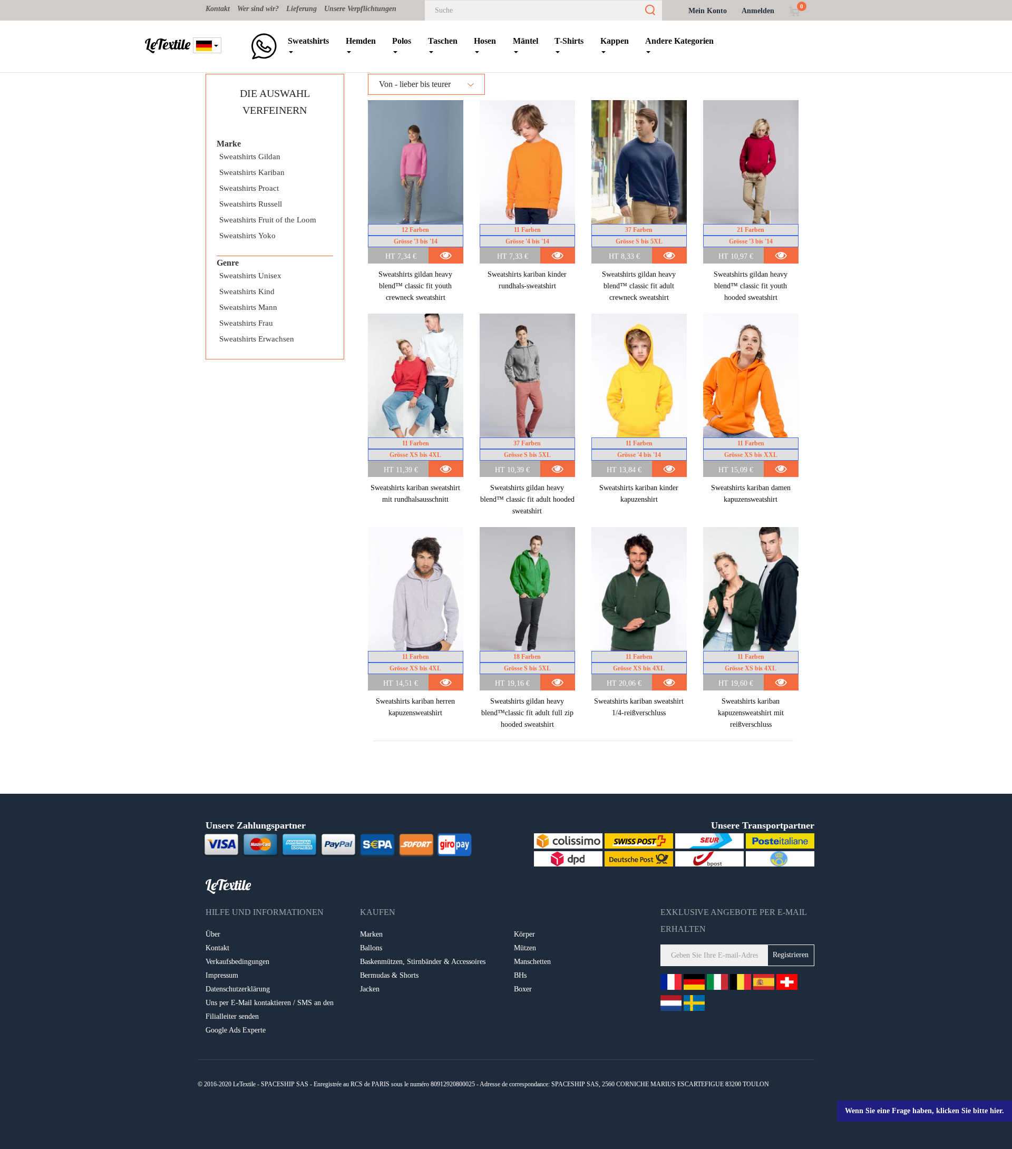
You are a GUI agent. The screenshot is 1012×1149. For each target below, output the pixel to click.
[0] (794, 11)
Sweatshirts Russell (250, 204)
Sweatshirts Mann (248, 307)
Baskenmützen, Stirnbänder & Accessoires (422, 962)
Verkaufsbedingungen (237, 962)
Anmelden (758, 11)
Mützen (525, 948)
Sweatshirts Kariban (252, 172)
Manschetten (532, 962)
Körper (524, 934)
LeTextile (167, 44)
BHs (520, 975)
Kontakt (218, 9)
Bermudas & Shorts (389, 975)
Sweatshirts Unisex (250, 275)
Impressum (222, 975)
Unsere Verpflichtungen (360, 9)
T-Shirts (568, 40)
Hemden (361, 40)
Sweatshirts (308, 40)
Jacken (370, 989)
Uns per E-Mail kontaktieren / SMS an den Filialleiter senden (270, 1009)
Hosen (485, 40)
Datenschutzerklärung (238, 989)
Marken (371, 934)
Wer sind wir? (258, 9)
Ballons (371, 948)
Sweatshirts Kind (247, 291)
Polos (401, 40)
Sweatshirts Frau (246, 323)
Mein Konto (707, 11)
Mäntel (525, 40)
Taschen (443, 40)
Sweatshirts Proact (249, 188)
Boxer (523, 989)
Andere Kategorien (679, 40)
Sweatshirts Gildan (249, 156)
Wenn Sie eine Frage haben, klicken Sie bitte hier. (924, 1111)
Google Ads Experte (236, 1030)
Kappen (614, 40)
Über (213, 934)
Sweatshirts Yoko (247, 235)
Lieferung (301, 9)
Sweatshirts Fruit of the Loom (267, 220)
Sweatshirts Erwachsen (256, 339)
